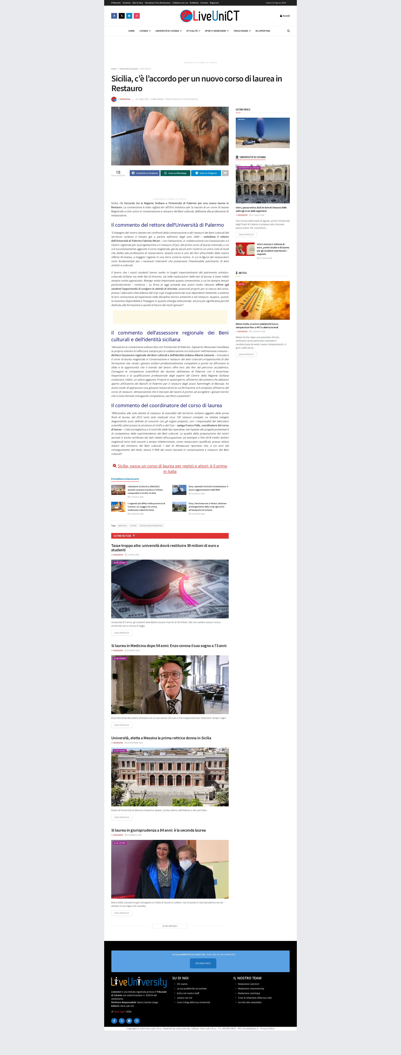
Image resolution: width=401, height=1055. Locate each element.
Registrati (214, 2)
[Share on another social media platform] (225, 173)
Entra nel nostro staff (188, 993)
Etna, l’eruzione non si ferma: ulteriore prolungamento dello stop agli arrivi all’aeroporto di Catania (207, 506)
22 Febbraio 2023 (134, 835)
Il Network (116, 2)
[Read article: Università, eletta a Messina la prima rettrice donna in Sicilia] (170, 777)
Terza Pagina (240, 30)
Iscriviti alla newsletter (250, 1002)
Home (131, 30)
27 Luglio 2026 (265, 258)
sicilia (133, 525)
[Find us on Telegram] (129, 16)
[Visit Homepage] (210, 16)
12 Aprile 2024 (132, 555)
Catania (144, 30)
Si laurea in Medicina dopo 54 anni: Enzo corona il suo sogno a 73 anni (169, 645)
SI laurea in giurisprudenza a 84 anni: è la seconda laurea (158, 830)
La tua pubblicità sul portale (192, 988)
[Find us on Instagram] (137, 16)
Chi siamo (182, 983)
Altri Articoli (170, 926)
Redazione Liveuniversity (251, 988)
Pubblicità (194, 2)
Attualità (192, 30)
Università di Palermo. (151, 525)
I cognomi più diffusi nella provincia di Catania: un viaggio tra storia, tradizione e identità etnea (146, 506)
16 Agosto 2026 (197, 493)
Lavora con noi (184, 997)
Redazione (125, 99)
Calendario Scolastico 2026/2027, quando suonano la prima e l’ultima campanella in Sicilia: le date (145, 489)
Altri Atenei (146, 68)
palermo (122, 525)
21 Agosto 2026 (136, 497)
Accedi (286, 15)
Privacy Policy (267, 1028)
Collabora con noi (180, 2)
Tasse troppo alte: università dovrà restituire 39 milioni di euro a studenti (165, 548)
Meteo (241, 284)
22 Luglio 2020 (142, 99)
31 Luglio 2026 (257, 215)
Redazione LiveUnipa (249, 993)
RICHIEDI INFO (203, 963)
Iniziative (126, 2)
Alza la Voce (138, 2)
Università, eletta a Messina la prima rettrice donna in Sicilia (161, 737)
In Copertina (262, 30)
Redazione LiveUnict (248, 983)
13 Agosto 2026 (197, 514)
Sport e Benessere (215, 30)
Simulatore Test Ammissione (158, 2)
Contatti (204, 2)
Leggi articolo (123, 632)
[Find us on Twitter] (122, 16)
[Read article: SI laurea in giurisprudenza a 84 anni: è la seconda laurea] (170, 869)
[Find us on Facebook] (114, 16)
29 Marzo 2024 (133, 650)
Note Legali (119, 1011)
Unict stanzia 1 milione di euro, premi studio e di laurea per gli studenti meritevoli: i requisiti (273, 249)
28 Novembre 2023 (134, 743)
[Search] (288, 31)
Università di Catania (167, 30)
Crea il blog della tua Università (193, 1002)
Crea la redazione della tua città (255, 997)
